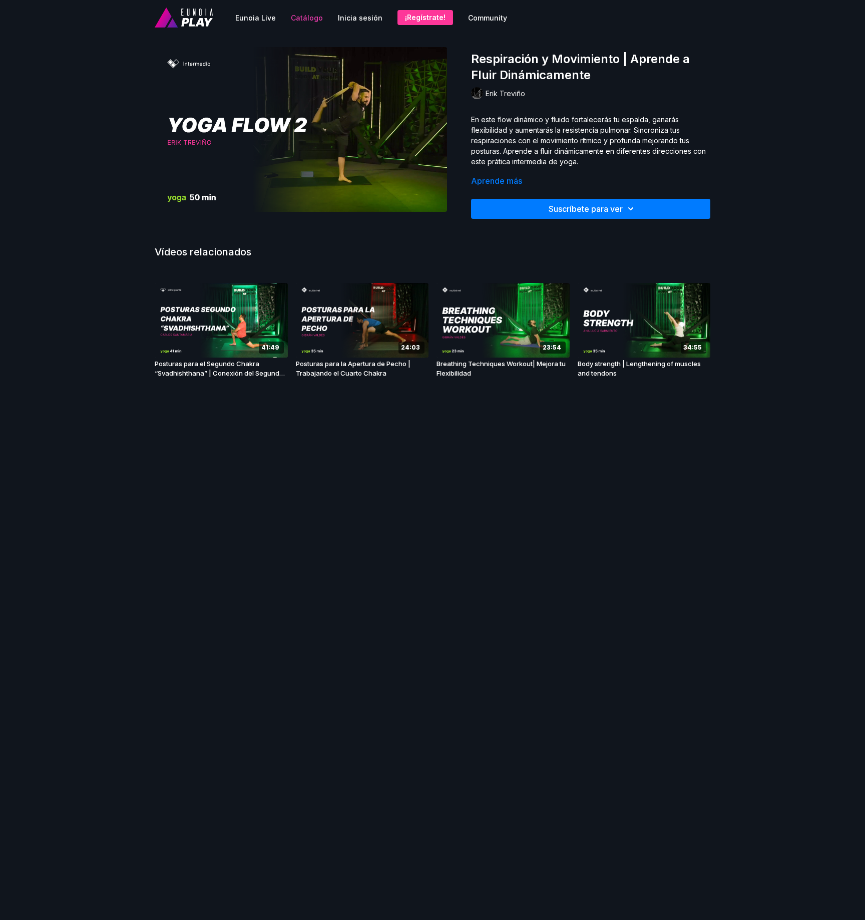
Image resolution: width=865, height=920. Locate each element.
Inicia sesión (360, 18)
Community (487, 18)
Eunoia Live (255, 18)
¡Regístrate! (425, 17)
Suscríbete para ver (586, 209)
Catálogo (307, 18)
